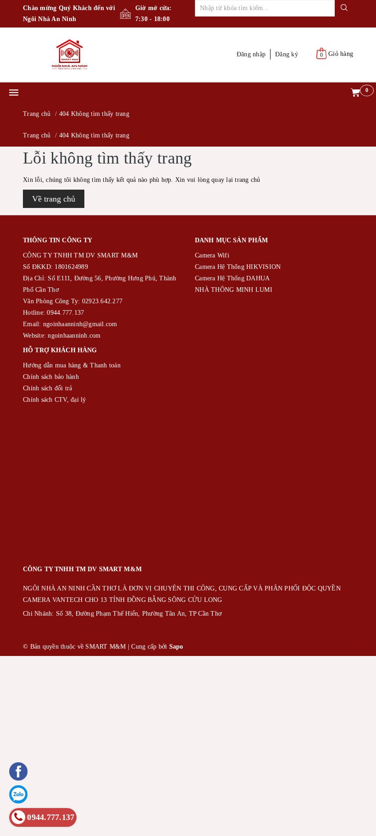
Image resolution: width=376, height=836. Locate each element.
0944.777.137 (65, 312)
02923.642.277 (102, 301)
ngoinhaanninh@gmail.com (80, 324)
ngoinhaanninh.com (74, 335)
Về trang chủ (53, 198)
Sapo (176, 646)
